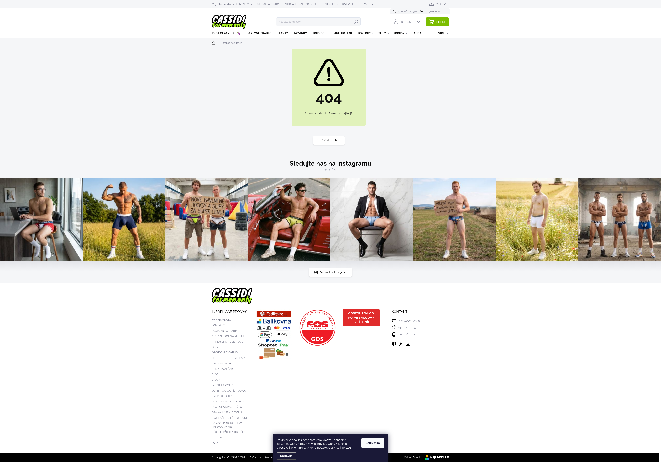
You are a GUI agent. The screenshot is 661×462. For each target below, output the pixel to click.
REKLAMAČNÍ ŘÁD (222, 369)
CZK (438, 4)
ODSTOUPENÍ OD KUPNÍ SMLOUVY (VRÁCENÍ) (361, 318)
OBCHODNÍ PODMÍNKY (225, 352)
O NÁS (215, 347)
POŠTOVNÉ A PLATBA (266, 4)
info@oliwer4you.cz (409, 320)
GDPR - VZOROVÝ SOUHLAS (228, 401)
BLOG (215, 374)
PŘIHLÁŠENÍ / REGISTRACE (338, 4)
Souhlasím (373, 443)
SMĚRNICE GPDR (222, 396)
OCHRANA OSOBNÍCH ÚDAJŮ (229, 390)
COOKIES (217, 437)
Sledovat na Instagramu (333, 272)
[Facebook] (394, 343)
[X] (401, 343)
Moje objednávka (221, 4)
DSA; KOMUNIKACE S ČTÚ (227, 407)
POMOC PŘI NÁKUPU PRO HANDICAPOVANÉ (227, 425)
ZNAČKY (217, 379)
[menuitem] (227, 33)
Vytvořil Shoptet (413, 457)
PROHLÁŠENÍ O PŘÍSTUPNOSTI (230, 418)
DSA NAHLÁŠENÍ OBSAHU (227, 412)
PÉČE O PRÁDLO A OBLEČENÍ (229, 432)
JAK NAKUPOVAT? (222, 385)
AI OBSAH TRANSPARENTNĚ (301, 4)
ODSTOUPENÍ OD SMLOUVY (228, 358)
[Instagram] (408, 343)
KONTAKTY (242, 4)
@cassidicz (330, 169)
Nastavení (286, 456)
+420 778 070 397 (408, 327)
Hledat (356, 21)
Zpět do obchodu (331, 140)
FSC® (215, 443)
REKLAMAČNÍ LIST (222, 363)
